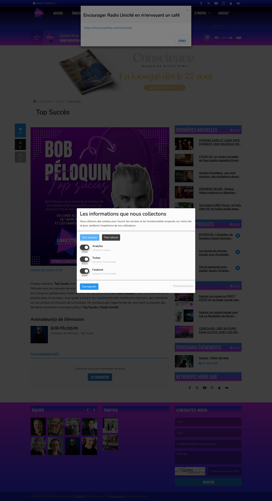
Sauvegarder (89, 286)
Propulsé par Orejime (183, 285)
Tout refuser (111, 237)
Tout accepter (89, 237)
